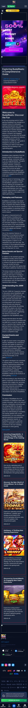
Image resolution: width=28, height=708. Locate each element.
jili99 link (6, 79)
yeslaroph (14, 375)
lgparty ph (9, 357)
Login (3, 6)
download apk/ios (18, 700)
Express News (14, 79)
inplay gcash (6, 429)
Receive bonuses (14, 50)
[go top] (25, 665)
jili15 (10, 176)
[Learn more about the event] (14, 16)
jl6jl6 (11, 230)
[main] (14, 706)
